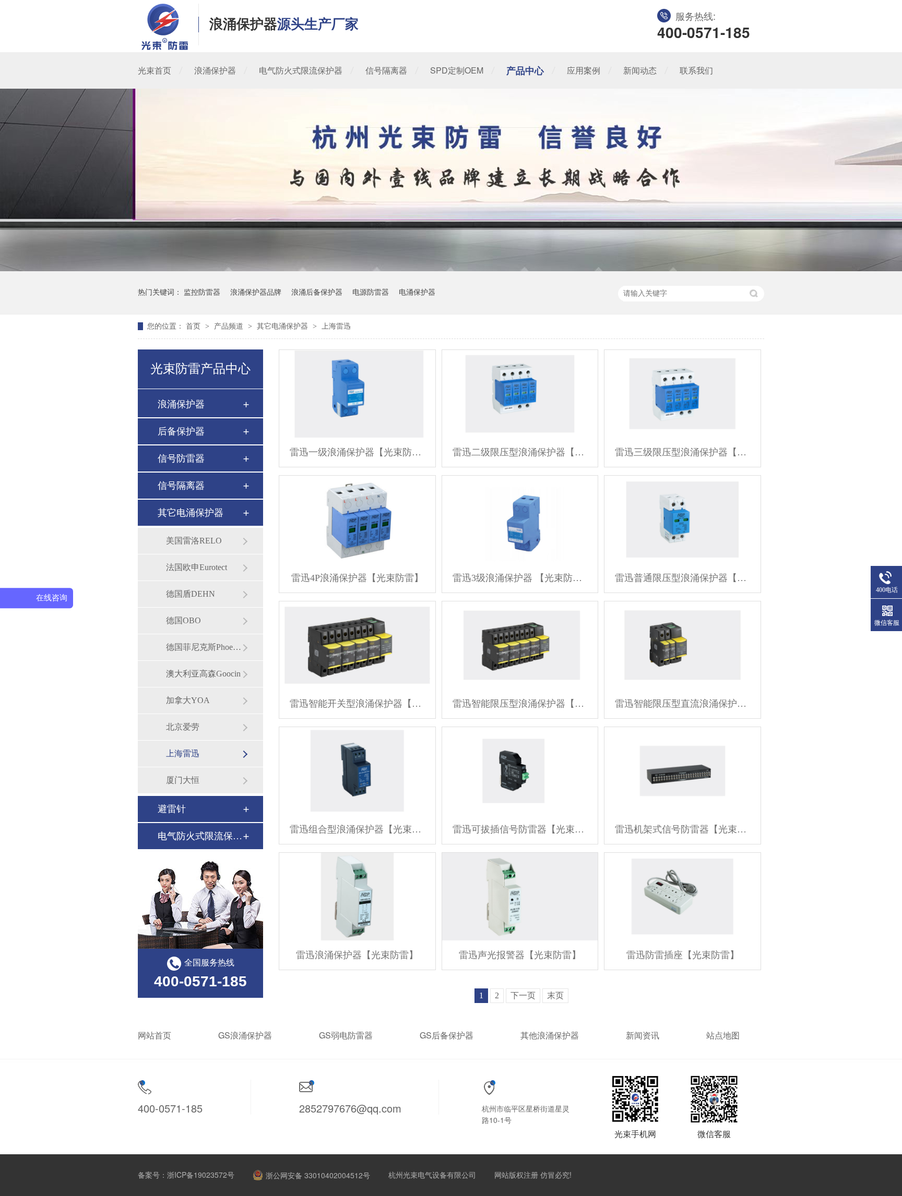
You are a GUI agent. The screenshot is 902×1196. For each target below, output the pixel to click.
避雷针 (172, 809)
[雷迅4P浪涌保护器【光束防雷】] (357, 519)
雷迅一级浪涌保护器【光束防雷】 (357, 452)
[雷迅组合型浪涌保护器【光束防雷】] (357, 771)
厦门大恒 (182, 780)
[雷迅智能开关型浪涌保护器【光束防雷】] (357, 645)
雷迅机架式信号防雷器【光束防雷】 (682, 829)
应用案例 (583, 70)
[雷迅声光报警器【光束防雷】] (520, 896)
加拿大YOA (188, 700)
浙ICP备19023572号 (200, 1174)
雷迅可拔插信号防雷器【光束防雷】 (520, 829)
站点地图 (723, 1035)
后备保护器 (181, 431)
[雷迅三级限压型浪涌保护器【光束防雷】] (682, 394)
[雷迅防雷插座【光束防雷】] (682, 896)
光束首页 (154, 70)
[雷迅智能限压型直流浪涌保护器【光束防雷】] (682, 645)
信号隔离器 (386, 70)
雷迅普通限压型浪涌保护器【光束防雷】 (682, 578)
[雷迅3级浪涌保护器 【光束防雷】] (520, 519)
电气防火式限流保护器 (300, 70)
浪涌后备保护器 (316, 292)
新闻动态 (640, 70)
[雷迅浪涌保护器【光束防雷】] (357, 896)
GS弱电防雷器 (346, 1035)
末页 (555, 995)
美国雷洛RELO (194, 540)
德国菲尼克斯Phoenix (204, 647)
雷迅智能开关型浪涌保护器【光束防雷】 (357, 703)
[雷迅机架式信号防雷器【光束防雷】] (682, 771)
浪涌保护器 (215, 70)
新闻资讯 (642, 1035)
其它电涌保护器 (283, 326)
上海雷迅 (336, 326)
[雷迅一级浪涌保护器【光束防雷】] (357, 394)
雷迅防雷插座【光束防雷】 (682, 955)
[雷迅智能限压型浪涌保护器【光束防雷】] (520, 645)
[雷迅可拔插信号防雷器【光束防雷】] (520, 771)
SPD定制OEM (456, 70)
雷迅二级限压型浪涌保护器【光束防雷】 (520, 452)
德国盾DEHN (190, 593)
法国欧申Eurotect (196, 567)
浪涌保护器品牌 (255, 292)
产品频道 (229, 326)
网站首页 (154, 1035)
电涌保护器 (417, 292)
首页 (194, 326)
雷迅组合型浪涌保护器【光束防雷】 (357, 829)
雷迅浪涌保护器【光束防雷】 (357, 955)
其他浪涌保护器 (549, 1035)
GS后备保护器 (446, 1035)
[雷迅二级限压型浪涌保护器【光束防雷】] (520, 394)
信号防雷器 (181, 458)
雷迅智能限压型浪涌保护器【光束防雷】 (520, 703)
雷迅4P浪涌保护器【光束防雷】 (357, 578)
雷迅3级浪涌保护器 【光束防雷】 (520, 578)
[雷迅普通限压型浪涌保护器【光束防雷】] (682, 519)
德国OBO (183, 620)
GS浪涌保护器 (245, 1035)
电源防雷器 (370, 292)
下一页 (523, 995)
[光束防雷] (164, 47)
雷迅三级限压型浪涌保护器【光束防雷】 (682, 452)
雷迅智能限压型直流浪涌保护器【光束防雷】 (682, 703)
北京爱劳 (182, 726)
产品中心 (525, 70)
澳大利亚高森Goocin (203, 673)
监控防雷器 (202, 292)
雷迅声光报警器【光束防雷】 (520, 955)
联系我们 (696, 70)
